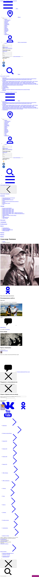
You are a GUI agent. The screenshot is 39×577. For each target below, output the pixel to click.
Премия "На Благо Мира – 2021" (17, 82)
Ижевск (5, 25)
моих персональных (16, 56)
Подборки (28, 89)
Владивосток (6, 23)
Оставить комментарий (21, 371)
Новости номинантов (11, 89)
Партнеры (4, 90)
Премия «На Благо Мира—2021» (8, 211)
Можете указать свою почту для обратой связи (8, 396)
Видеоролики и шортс (26, 79)
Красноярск (6, 131)
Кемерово (6, 28)
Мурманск (6, 30)
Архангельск (6, 20)
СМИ (3, 216)
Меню (17, 8)
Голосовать (7, 193)
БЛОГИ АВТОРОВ (5, 230)
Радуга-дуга (3, 327)
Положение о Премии (6, 555)
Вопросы (2, 236)
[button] (10, 118)
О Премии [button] (4, 80)
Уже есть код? (4, 51)
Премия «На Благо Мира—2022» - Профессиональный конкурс (13, 213)
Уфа (5, 32)
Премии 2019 (4, 448)
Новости (4, 504)
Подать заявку (2, 193)
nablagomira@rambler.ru (4, 543)
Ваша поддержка (3, 400)
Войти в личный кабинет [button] (22, 42)
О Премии (2, 206)
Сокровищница (5, 86)
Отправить (2, 401)
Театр (31, 79)
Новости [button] (3, 88)
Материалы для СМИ (6, 554)
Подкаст (20, 79)
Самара (5, 33)
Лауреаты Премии (5, 214)
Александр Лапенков (4, 350)
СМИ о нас (36, 84)
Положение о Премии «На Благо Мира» (9, 215)
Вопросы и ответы (16, 108)
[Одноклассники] (8, 293)
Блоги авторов (23, 89)
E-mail (5, 43)
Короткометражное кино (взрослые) (8, 78)
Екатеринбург (6, 24)
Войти (4, 149)
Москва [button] (19, 17)
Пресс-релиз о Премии (23, 84)
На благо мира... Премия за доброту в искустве (8, 0)
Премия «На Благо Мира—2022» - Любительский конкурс (12, 212)
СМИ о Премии (5, 218)
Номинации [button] (4, 77)
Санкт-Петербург (7, 121)
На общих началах (5, 87)
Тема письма (2, 397)
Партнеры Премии (5, 108)
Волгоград (6, 21)
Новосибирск (6, 34)
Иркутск (5, 26)
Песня (35, 78)
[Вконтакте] (8, 409)
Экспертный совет (31, 84)
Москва (5, 19)
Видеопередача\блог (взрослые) (28, 78)
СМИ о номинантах (6, 480)
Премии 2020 (4, 456)
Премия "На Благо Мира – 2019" (29, 81)
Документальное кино (19, 78)
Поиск (19, 74)
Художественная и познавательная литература (10, 79)
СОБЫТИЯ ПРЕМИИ (6, 228)
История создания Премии (7, 81)
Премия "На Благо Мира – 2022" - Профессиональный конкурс (22, 83)
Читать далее (27, 371)
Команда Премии (3, 551)
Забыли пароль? (5, 47)
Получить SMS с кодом (6, 50)
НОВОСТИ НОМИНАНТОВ (7, 229)
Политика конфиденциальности (8, 553)
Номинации (2, 195)
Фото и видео (4, 85)
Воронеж (6, 22)
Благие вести (4, 89)
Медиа (3, 496)
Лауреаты (4, 488)
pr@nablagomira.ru (3, 539)
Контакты (11, 108)
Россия (5, 31)
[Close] (8, 376)
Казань (5, 27)
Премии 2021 (4, 464)
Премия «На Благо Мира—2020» (8, 210)
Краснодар (6, 29)
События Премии (18, 89)
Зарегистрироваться (6, 57)
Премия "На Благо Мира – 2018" (17, 81)
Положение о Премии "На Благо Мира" (12, 84)
